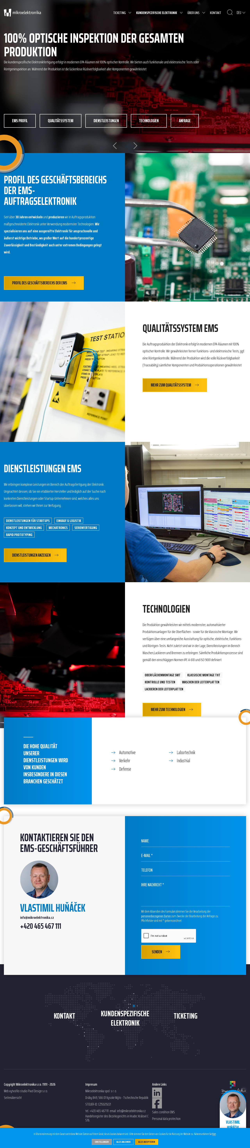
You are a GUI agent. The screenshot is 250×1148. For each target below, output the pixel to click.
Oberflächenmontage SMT (162, 675)
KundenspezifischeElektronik (125, 1018)
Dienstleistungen (106, 120)
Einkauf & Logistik (68, 521)
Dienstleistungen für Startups (28, 521)
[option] (125, 76)
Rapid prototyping (19, 535)
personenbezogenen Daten (156, 916)
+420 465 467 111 (40, 926)
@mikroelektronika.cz (39, 917)
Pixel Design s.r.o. (38, 1091)
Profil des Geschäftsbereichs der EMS (40, 282)
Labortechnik (186, 752)
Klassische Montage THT (203, 675)
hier (214, 1134)
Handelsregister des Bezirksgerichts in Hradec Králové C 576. (116, 1118)
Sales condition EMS (163, 1112)
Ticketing (185, 1016)
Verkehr (124, 760)
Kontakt (64, 1016)
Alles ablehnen (123, 1142)
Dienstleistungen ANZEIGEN (31, 555)
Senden (157, 951)
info (22, 917)
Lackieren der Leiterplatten (164, 689)
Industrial (183, 760)
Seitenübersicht (13, 1098)
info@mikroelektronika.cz (131, 1111)
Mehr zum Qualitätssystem (171, 385)
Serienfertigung (85, 528)
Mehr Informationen (122, 69)
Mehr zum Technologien (168, 709)
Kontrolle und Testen (160, 682)
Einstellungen (102, 1142)
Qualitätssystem (60, 120)
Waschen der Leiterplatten (200, 682)
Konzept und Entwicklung (24, 528)
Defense (125, 769)
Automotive (127, 752)
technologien (149, 120)
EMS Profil (20, 120)
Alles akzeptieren (146, 1142)
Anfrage (185, 120)
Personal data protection (166, 1119)
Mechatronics (58, 528)
